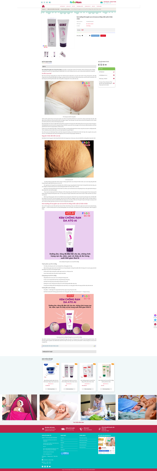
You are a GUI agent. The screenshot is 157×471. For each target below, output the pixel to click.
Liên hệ (62, 447)
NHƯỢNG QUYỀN (80, 6)
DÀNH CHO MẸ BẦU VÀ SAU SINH (53, 9)
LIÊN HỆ (93, 6)
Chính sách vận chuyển (83, 440)
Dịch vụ (62, 440)
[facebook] (44, 2)
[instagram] (103, 64)
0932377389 (113, 1)
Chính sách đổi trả (82, 447)
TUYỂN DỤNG (99, 6)
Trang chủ (44, 9)
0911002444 (106, 1)
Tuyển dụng (63, 449)
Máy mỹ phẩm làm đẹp (65, 9)
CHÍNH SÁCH (87, 6)
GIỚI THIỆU (62, 6)
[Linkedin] (42, 2)
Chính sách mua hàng (83, 437)
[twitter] (47, 2)
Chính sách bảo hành (83, 442)
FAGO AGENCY (92, 469)
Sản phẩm (62, 442)
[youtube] (50, 2)
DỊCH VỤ (68, 6)
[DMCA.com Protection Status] (65, 453)
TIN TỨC (73, 6)
